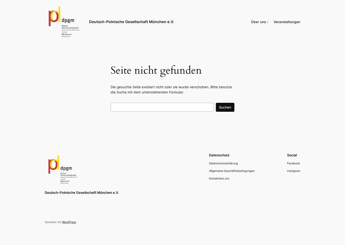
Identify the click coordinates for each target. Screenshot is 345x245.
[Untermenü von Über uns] (268, 22)
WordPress (69, 222)
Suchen (225, 107)
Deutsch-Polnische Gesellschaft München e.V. (131, 21)
